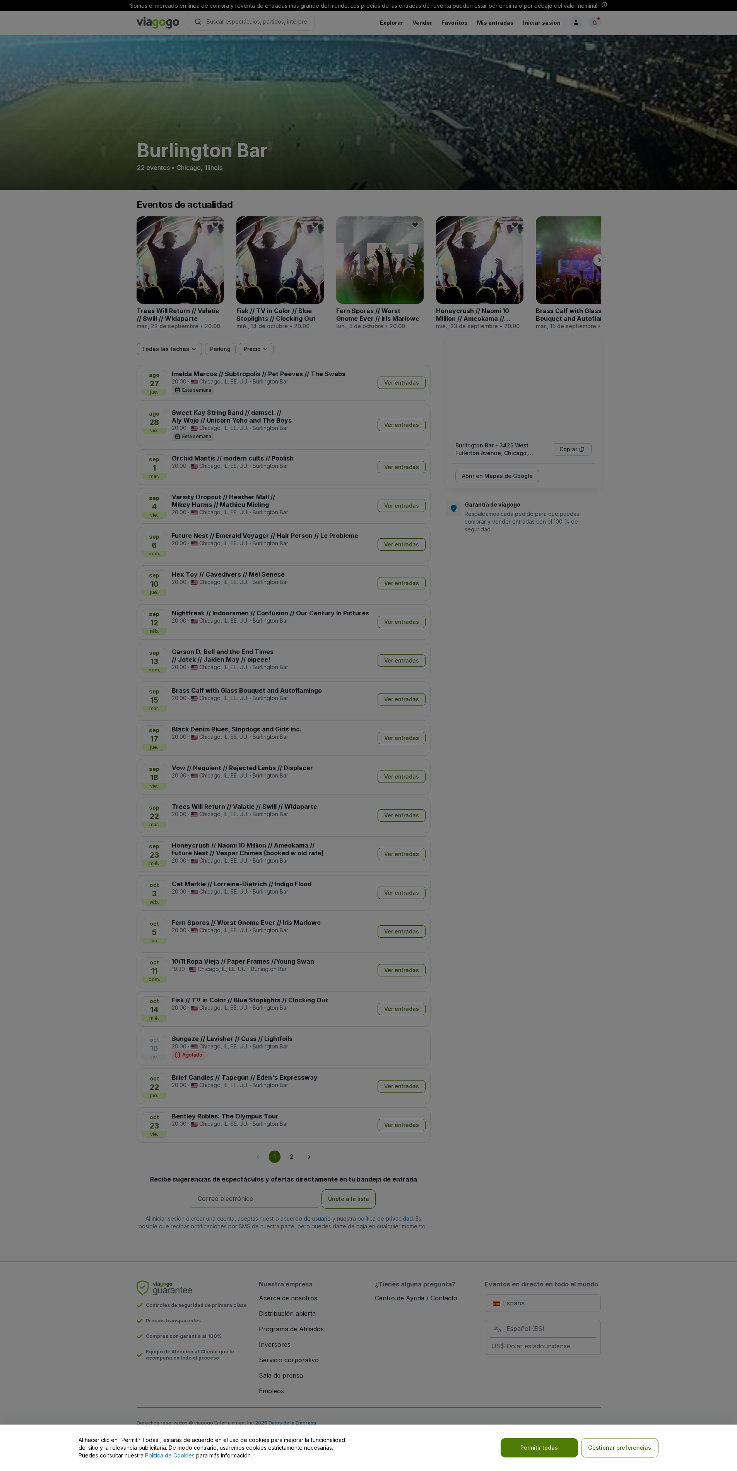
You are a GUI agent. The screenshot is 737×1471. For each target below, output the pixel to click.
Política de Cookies (170, 1455)
